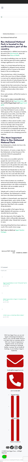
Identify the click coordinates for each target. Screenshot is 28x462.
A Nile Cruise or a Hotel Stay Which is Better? (13, 315)
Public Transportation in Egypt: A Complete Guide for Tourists (14, 299)
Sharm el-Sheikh (14, 55)
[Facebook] (12, 447)
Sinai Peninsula (14, 53)
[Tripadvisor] (8, 447)
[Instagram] (16, 447)
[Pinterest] (20, 447)
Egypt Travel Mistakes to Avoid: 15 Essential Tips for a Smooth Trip (15, 283)
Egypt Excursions (19, 101)
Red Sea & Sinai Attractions (8, 34)
